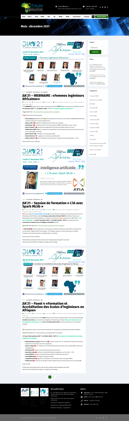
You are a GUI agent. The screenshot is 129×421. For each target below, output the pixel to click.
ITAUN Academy (101, 16)
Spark (39, 211)
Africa (57, 102)
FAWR (42, 16)
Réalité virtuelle (94, 149)
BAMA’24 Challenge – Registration (60, 407)
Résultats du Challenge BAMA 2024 (61, 405)
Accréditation (59, 313)
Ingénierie (75, 313)
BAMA (61, 16)
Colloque (92, 115)
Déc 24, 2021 (28, 313)
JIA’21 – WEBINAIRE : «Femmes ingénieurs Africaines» (53, 97)
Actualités (29, 92)
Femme (66, 102)
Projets (92, 139)
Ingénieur (81, 102)
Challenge (92, 108)
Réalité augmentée (95, 145)
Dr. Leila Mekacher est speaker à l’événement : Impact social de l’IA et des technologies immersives (64, 394)
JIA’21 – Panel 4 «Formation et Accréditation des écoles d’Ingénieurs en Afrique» (53, 306)
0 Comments (48, 102)
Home (23, 16)
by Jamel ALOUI (38, 102)
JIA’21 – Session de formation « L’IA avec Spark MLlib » (52, 204)
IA (66, 209)
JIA (54, 16)
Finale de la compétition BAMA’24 (60, 402)
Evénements (36, 92)
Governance (77, 16)
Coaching (92, 112)
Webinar (45, 92)
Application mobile (95, 100)
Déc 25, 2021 (27, 102)
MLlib (36, 211)
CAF (48, 16)
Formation (62, 209)
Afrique (61, 102)
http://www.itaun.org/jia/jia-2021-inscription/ (46, 112)
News (36, 16)
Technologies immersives (97, 143)
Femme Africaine (73, 102)
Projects (86, 16)
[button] (93, 16)
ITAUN (24, 104)
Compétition (93, 119)
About (30, 16)
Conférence (93, 123)
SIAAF (68, 16)
